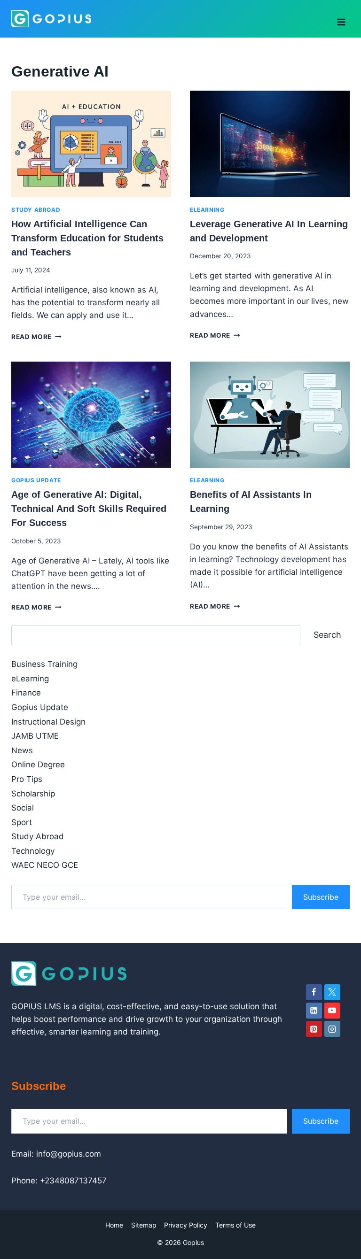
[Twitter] (332, 992)
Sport (21, 822)
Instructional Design (48, 721)
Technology (33, 851)
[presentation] (91, 144)
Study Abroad (35, 209)
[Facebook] (314, 992)
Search (327, 635)
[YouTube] (332, 1011)
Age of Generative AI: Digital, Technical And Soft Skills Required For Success (88, 508)
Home (114, 1225)
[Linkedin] (314, 1011)
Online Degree (38, 764)
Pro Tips (26, 779)
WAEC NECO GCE (44, 865)
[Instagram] (332, 1029)
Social (22, 807)
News (22, 750)
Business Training (44, 664)
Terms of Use (235, 1225)
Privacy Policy (185, 1225)
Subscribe (320, 897)
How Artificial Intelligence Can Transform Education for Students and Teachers (87, 238)
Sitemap (144, 1225)
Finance (26, 692)
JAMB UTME (35, 736)
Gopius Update (36, 480)
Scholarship (33, 793)
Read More (36, 336)
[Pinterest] (314, 1029)
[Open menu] (341, 19)
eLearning (207, 209)
